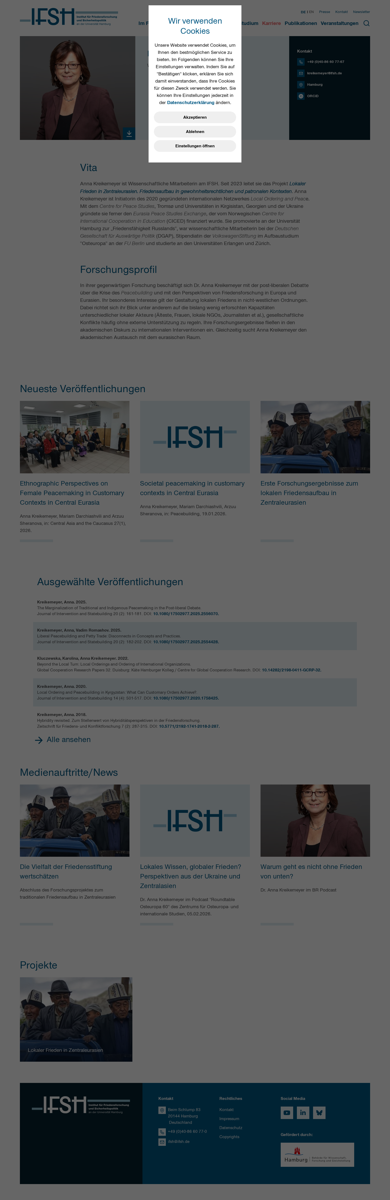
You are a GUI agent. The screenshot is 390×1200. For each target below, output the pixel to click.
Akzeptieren (195, 117)
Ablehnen (195, 132)
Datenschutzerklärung (190, 102)
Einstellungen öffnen (195, 146)
